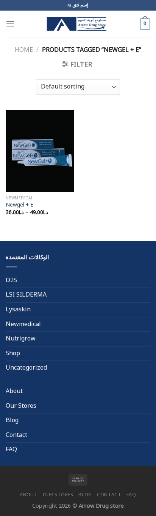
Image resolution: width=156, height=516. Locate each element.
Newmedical (23, 324)
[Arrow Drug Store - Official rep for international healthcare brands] (78, 24)
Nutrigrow (21, 338)
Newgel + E (19, 205)
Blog (12, 420)
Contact (16, 435)
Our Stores (21, 405)
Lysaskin (18, 309)
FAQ (11, 449)
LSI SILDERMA (26, 294)
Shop (13, 353)
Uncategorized (26, 367)
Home (24, 50)
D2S (11, 280)
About (14, 391)
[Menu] (10, 23)
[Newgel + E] (40, 151)
